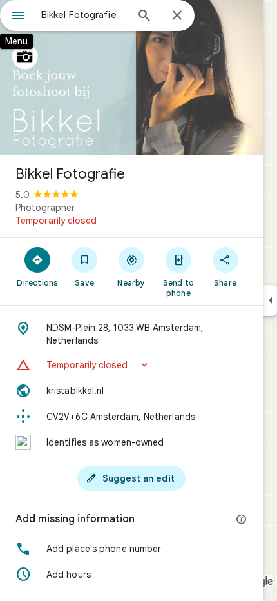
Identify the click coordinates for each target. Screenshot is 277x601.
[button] (131, 365)
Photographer (45, 207)
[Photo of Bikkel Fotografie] (131, 77)
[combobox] (83, 15)
